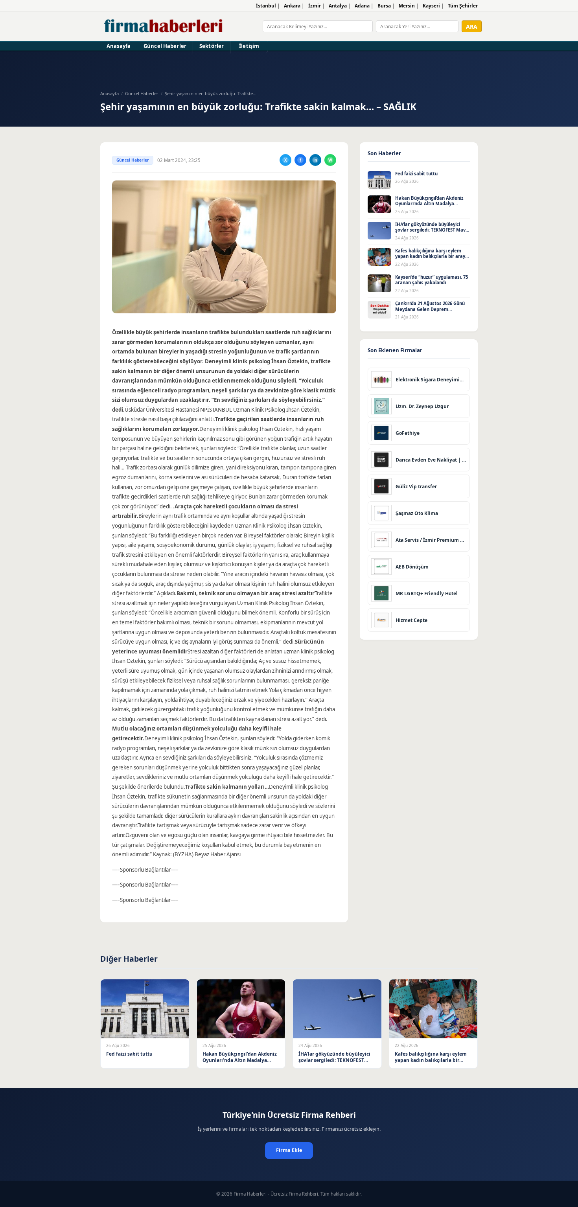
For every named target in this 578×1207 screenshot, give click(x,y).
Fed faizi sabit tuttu (416, 174)
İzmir (314, 5)
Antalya (338, 5)
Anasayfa (119, 46)
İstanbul (266, 5)
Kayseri (431, 5)
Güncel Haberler (165, 46)
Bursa (384, 5)
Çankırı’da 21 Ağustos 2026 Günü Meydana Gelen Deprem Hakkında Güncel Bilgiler (430, 309)
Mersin (407, 5)
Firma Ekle (289, 1150)
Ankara (292, 5)
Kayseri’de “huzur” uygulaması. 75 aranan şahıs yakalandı (431, 280)
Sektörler (211, 46)
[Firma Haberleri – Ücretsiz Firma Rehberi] (163, 26)
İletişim (249, 46)
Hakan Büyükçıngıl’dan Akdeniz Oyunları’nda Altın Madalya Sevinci (429, 203)
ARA (471, 26)
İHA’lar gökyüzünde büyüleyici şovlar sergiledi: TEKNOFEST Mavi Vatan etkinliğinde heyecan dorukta (431, 233)
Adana (362, 5)
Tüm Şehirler (463, 5)
